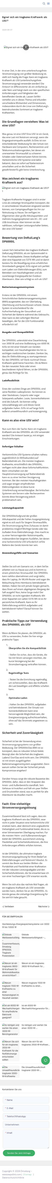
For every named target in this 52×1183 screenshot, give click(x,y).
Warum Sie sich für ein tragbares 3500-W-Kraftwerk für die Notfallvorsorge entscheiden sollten (35, 1043)
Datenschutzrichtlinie (13, 1177)
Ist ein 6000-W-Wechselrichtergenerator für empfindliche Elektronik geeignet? (35, 1007)
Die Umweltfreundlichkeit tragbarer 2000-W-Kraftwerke (33, 1069)
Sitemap (27, 1174)
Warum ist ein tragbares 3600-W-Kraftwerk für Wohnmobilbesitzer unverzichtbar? (33, 965)
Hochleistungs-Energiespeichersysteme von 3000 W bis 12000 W (25, 925)
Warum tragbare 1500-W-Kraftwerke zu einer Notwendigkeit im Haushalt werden (34, 984)
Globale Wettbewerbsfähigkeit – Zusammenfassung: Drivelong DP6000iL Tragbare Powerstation (36, 936)
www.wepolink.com (11, 1174)
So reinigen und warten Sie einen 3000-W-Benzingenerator (34, 1026)
